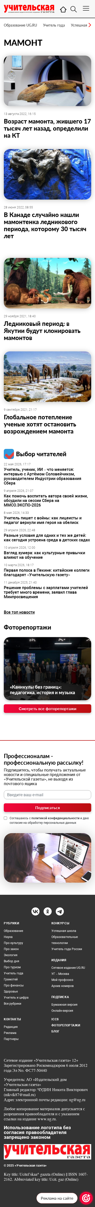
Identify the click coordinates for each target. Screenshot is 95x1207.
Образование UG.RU (20, 25)
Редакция (11, 1027)
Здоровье (11, 991)
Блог (55, 1031)
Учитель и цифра (16, 997)
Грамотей (11, 979)
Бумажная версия (64, 1004)
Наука (8, 937)
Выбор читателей (41, 453)
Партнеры (11, 1039)
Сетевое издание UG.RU (68, 968)
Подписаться (47, 807)
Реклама (10, 1033)
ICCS (55, 1019)
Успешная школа (63, 931)
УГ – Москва (60, 974)
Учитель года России (66, 949)
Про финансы (14, 985)
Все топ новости (19, 612)
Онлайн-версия (62, 1010)
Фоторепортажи (27, 627)
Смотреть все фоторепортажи (47, 708)
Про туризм (12, 967)
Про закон (11, 949)
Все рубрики (12, 1003)
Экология (10, 955)
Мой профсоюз (62, 980)
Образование (13, 931)
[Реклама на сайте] (86, 1198)
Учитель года (54, 25)
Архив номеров (62, 986)
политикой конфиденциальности (55, 818)
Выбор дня (11, 961)
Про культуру (13, 943)
